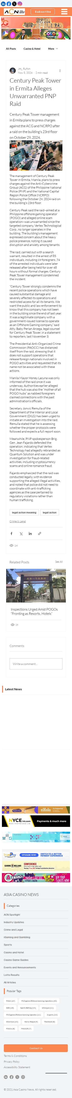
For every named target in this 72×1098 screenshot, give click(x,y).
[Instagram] (23, 1077)
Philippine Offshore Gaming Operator (24, 1014)
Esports (53, 1014)
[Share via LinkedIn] (30, 533)
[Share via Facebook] (11, 533)
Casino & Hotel (32, 48)
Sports (8, 944)
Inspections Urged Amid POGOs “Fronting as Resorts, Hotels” (34, 611)
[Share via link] (39, 533)
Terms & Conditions (15, 1055)
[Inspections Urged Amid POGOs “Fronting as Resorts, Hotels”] (36, 585)
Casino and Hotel (14, 952)
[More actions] (60, 70)
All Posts (11, 48)
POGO (11, 1000)
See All (59, 561)
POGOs (11, 1028)
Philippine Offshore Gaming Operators (40, 1000)
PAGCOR (27, 1028)
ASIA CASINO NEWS (21, 894)
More (51, 48)
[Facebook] (11, 1077)
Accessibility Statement (17, 1067)
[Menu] (64, 11)
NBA (11, 1007)
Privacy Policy (12, 1061)
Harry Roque (32, 1021)
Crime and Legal (13, 929)
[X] (17, 1077)
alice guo (49, 1007)
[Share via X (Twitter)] (21, 533)
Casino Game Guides (16, 959)
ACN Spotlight (12, 914)
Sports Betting (29, 1007)
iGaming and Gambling (17, 937)
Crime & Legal (18, 521)
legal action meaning (24, 512)
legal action (49, 512)
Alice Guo (13, 1021)
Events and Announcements (20, 967)
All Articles (10, 982)
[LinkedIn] (6, 1077)
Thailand (50, 1021)
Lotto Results (11, 974)
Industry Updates (14, 922)
